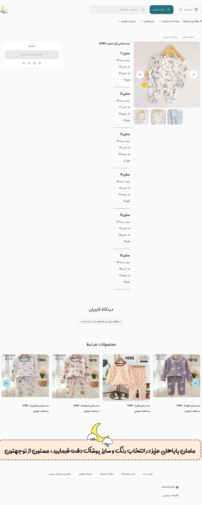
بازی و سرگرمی (128, 21)
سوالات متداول (107, 473)
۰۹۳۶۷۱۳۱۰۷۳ (168, 487)
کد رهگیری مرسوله (192, 21)
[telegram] (29, 63)
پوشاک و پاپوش (170, 21)
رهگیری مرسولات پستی (60, 473)
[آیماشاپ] (4, 10)
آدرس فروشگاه (128, 473)
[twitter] (34, 63)
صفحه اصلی (188, 37)
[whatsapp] (24, 63)
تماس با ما (148, 473)
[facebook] (40, 63)
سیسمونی (149, 21)
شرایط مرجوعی (85, 473)
